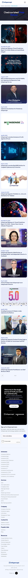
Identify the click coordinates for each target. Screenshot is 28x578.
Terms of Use (20, 569)
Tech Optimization (5, 484)
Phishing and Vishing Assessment (8, 496)
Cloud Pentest (4, 498)
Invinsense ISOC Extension (7, 460)
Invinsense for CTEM (6, 472)
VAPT (2, 490)
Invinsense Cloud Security (7, 470)
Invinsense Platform (5, 454)
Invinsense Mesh (5, 456)
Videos (2, 548)
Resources (7, 5)
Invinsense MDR (4, 466)
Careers (3, 517)
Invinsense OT (4, 468)
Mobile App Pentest (5, 492)
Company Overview (5, 509)
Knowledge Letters (5, 544)
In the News (3, 513)
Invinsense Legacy (5, 511)
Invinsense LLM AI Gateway (7, 476)
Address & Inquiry (5, 522)
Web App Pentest (5, 488)
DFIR (2, 500)
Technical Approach (5, 542)
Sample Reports (5, 540)
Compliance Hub (5, 486)
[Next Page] (2, 375)
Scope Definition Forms (6, 538)
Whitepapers (4, 554)
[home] (7, 2)
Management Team (5, 515)
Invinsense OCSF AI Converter (8, 474)
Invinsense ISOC (5, 458)
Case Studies (4, 546)
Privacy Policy (13, 569)
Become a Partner (5, 524)
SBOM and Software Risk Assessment (10, 494)
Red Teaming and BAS (6, 502)
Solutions (3, 529)
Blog (2, 531)
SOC (2, 482)
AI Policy (7, 569)
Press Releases (4, 550)
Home (2, 5)
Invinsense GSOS (5, 464)
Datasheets (3, 556)
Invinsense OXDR (5, 462)
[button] (24, 2)
